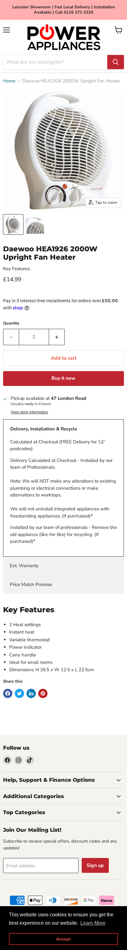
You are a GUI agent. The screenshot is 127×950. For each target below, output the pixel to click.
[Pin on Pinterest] (42, 693)
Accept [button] (63, 938)
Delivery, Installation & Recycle (43, 429)
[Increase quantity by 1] (57, 337)
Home (9, 81)
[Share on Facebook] (7, 693)
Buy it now (63, 378)
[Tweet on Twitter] (19, 693)
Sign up (95, 865)
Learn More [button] (92, 923)
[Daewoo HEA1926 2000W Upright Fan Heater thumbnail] (13, 224)
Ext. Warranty (24, 566)
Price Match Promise (31, 584)
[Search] (115, 62)
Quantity (11, 323)
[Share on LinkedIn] (31, 693)
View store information (29, 412)
